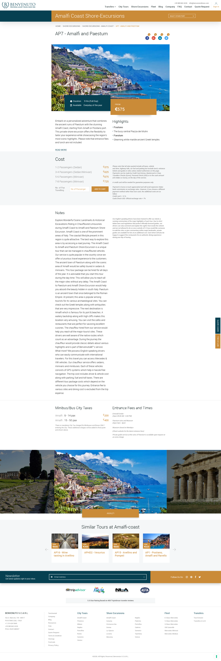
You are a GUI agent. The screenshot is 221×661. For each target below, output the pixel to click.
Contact (188, 6)
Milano (79, 624)
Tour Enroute (198, 618)
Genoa (108, 627)
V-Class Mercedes (171, 624)
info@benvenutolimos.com (199, 3)
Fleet (153, 6)
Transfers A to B (200, 621)
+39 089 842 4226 (180, 3)
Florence (80, 621)
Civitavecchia (111, 624)
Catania (109, 621)
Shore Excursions (139, 6)
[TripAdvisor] (76, 590)
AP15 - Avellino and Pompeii (126, 554)
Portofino (80, 630)
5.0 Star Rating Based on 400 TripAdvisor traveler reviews (110, 600)
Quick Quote (218, 326)
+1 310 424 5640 (11, 623)
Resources (52, 623)
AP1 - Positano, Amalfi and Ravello (156, 554)
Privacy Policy (53, 645)
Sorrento (80, 637)
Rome (79, 634)
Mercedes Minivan (171, 630)
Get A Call (218, 341)
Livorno (109, 634)
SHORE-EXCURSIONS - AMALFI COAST (98, 26)
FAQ (180, 6)
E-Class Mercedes (171, 618)
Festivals (51, 642)
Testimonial (52, 613)
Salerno (137, 627)
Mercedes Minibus (171, 634)
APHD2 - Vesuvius (94, 552)
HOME (58, 26)
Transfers (110, 6)
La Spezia (110, 630)
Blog (160, 6)
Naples (79, 627)
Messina (109, 637)
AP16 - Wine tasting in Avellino (64, 554)
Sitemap (51, 639)
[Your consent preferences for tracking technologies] (216, 656)
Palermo (138, 621)
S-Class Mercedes (171, 621)
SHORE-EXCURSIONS (71, 26)
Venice (79, 640)
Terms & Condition (55, 635)
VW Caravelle (169, 627)
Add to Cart (100, 189)
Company (170, 6)
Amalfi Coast (82, 618)
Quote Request (202, 6)
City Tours (124, 6)
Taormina (138, 634)
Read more (61, 149)
